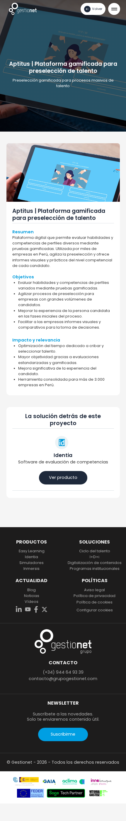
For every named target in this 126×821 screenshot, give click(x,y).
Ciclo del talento (94, 551)
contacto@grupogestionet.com (63, 679)
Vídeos (31, 601)
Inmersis (31, 568)
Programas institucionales (95, 568)
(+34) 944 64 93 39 (63, 672)
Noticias (31, 596)
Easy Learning (32, 551)
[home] (23, 9)
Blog (31, 590)
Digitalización (95, 562)
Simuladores (31, 562)
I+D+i (94, 557)
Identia (31, 557)
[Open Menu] (114, 9)
